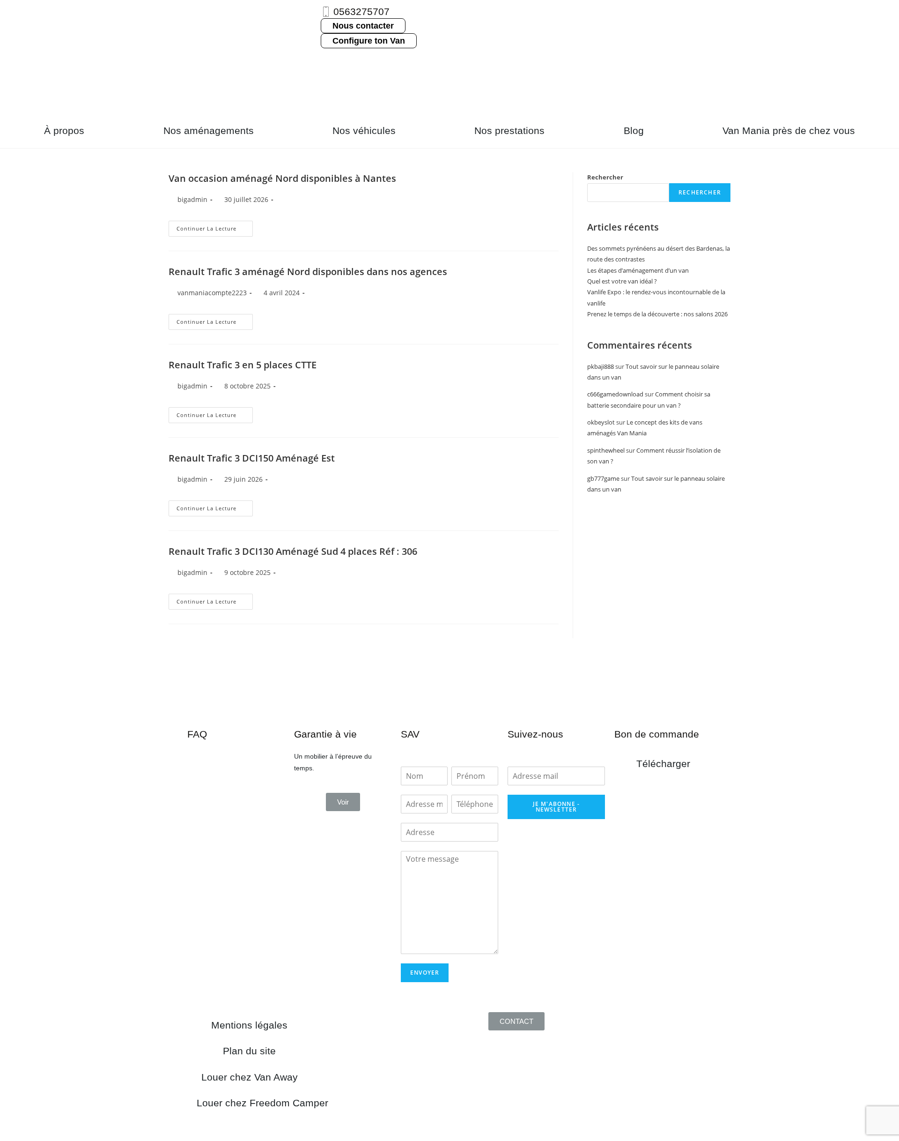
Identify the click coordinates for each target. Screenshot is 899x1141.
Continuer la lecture (215, 599)
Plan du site (249, 1050)
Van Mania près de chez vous (788, 130)
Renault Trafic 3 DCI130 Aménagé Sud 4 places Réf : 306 (293, 551)
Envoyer (424, 973)
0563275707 (361, 11)
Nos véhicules (364, 130)
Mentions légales (249, 1025)
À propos (64, 130)
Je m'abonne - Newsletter (556, 806)
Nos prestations (509, 130)
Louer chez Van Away (249, 1077)
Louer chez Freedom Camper (262, 1102)
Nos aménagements (208, 130)
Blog (634, 130)
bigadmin (192, 572)
